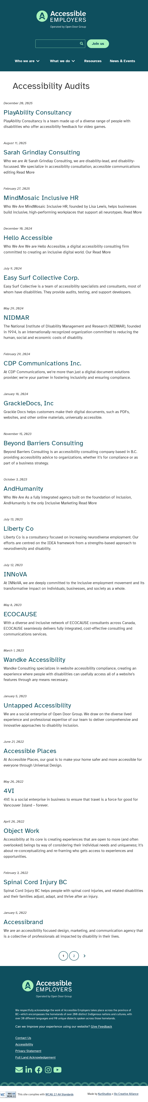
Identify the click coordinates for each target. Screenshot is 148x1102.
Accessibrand (23, 922)
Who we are (24, 61)
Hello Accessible (28, 238)
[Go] (81, 43)
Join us (98, 43)
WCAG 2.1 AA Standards (59, 1094)
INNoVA (15, 574)
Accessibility (24, 1044)
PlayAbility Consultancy (37, 112)
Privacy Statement (28, 1051)
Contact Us (23, 1038)
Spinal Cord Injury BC (35, 882)
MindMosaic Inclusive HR (41, 198)
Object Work (22, 831)
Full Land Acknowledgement (35, 1057)
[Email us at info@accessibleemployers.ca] (19, 1069)
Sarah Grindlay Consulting (42, 152)
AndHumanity (23, 489)
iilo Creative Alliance (126, 1093)
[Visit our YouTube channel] (58, 1069)
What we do (60, 61)
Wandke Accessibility (34, 660)
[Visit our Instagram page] (48, 1069)
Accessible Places (30, 751)
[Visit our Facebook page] (38, 1069)
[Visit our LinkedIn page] (29, 1069)
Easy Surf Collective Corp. (41, 278)
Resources (93, 61)
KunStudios (104, 1093)
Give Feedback (101, 1026)
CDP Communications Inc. (42, 363)
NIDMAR (16, 318)
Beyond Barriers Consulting (43, 443)
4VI (9, 791)
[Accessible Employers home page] (61, 19)
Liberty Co (19, 528)
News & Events (122, 61)
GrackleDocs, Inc (29, 403)
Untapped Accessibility (37, 705)
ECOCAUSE (20, 614)
